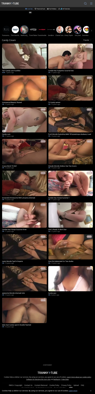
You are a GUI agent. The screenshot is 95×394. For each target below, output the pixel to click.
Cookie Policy (54, 385)
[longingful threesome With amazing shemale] (24, 186)
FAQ (82, 385)
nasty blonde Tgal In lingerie (12, 261)
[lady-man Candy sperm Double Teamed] (24, 313)
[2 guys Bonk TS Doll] (24, 154)
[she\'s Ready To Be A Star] (70, 217)
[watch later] (5, 47)
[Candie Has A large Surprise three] (24, 217)
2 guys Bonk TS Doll (9, 166)
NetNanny (56, 379)
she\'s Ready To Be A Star (57, 229)
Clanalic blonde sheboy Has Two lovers (62, 166)
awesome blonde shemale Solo (13, 293)
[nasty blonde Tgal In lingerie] (24, 249)
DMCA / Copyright (15, 385)
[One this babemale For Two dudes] (70, 249)
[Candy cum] (24, 122)
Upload (76, 385)
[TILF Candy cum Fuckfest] (24, 59)
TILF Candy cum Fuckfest (11, 70)
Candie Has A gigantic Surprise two (61, 70)
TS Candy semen (54, 102)
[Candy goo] (70, 281)
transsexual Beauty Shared (12, 102)
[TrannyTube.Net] (10, 3)
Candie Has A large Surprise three (14, 229)
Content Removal (41, 385)
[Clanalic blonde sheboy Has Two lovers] (70, 154)
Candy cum (6, 134)
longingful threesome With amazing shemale (18, 198)
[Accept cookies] (91, 391)
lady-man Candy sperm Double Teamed (16, 325)
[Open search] (85, 3)
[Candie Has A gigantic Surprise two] (70, 59)
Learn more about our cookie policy (79, 377)
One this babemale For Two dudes (60, 261)
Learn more (73, 391)
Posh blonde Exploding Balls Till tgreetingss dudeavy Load (69, 134)
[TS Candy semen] (70, 90)
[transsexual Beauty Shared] (24, 90)
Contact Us (28, 385)
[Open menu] (91, 3)
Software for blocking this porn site (38, 379)
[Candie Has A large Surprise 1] (70, 186)
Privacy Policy (66, 385)
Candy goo (52, 293)
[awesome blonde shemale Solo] (24, 281)
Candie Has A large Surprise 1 (59, 198)
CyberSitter (65, 379)
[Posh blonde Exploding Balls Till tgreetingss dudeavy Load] (70, 122)
